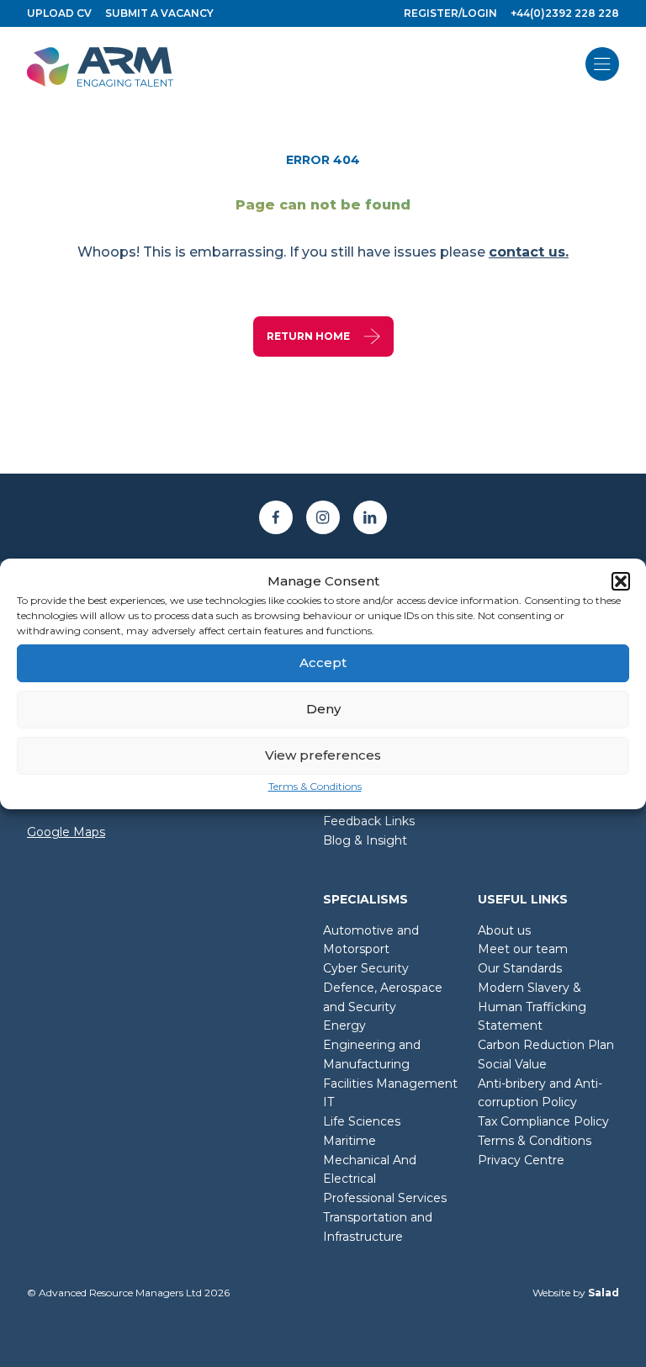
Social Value (512, 1064)
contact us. (529, 252)
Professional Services (385, 1197)
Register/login (450, 13)
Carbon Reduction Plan (546, 1044)
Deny (323, 709)
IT (328, 1102)
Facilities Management (390, 1083)
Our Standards (520, 968)
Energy (344, 1025)
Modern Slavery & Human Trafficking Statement (532, 1007)
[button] (620, 581)
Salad (603, 1292)
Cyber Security (366, 968)
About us (504, 930)
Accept (323, 662)
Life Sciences (361, 1121)
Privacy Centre (521, 1160)
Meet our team (523, 948)
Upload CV (59, 13)
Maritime (349, 1140)
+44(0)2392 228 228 (565, 13)
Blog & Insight (365, 840)
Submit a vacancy (159, 13)
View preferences (323, 755)
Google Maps (66, 832)
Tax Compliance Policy (543, 1121)
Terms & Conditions (315, 786)
